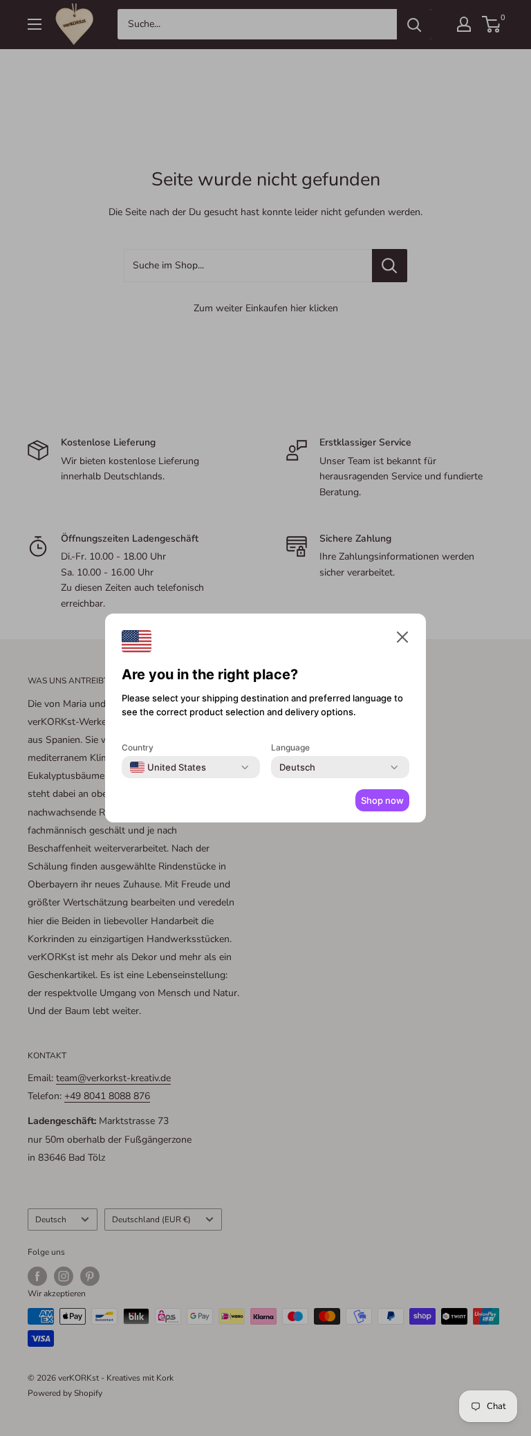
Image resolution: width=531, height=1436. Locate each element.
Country (137, 747)
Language (290, 747)
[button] (402, 640)
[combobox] (168, 767)
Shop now (382, 800)
